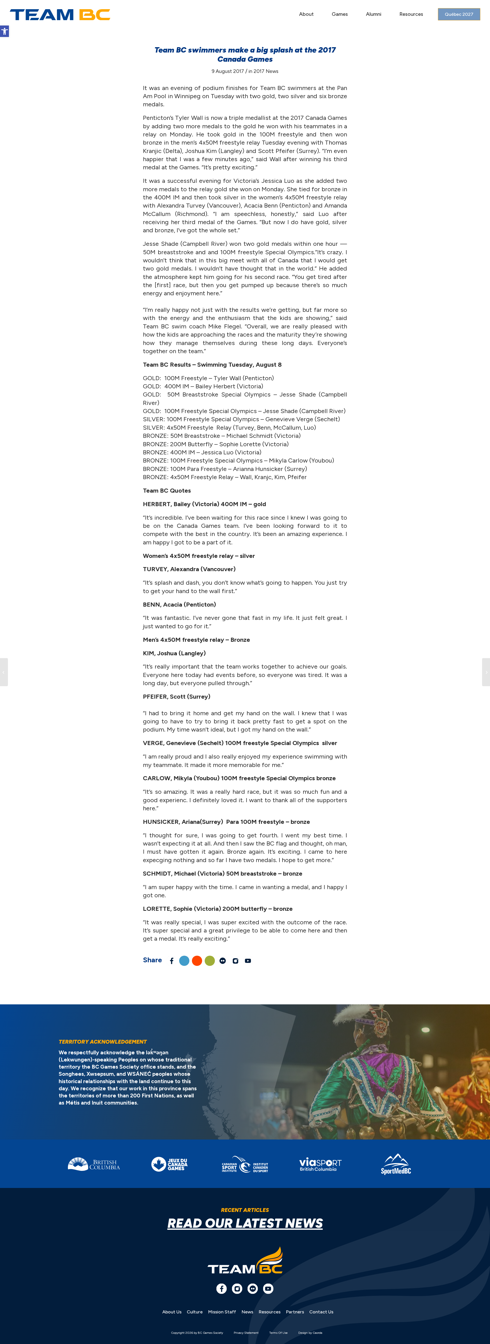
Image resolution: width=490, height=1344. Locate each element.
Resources (269, 1312)
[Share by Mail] (210, 961)
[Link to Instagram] (235, 961)
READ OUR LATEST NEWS (245, 1223)
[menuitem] (306, 14)
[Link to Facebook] (221, 1288)
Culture (195, 1312)
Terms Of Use (278, 1333)
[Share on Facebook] (171, 961)
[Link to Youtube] (248, 961)
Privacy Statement (246, 1333)
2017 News (266, 71)
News (247, 1312)
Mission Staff (222, 1312)
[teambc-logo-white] (60, 14)
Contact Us (321, 1312)
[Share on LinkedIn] (184, 961)
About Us (171, 1312)
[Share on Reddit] (197, 961)
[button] (4, 31)
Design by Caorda (310, 1333)
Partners (295, 1312)
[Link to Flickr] (222, 961)
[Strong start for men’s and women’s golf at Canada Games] (4, 672)
